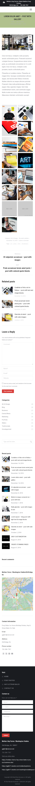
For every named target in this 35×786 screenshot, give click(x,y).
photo (15, 243)
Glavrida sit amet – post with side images (23, 315)
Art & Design (7, 36)
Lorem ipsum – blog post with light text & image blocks (20, 518)
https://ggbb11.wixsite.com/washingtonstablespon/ (18, 770)
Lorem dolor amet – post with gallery (20, 478)
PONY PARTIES (9, 680)
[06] (25, 208)
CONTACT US (9, 688)
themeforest (25, 243)
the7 (19, 243)
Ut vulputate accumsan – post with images (20, 488)
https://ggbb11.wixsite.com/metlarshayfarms (16, 766)
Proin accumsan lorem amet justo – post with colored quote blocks (22, 303)
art (11, 243)
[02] (9, 208)
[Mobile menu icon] (31, 9)
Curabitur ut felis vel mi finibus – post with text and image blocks (24, 290)
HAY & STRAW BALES (12, 684)
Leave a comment (24, 240)
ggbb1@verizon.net (8, 749)
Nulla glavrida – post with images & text (21, 508)
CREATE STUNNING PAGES (19, 544)
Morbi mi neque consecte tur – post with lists (21, 498)
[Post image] (7, 290)
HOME (6, 676)
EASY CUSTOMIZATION (18, 537)
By (24, 238)
